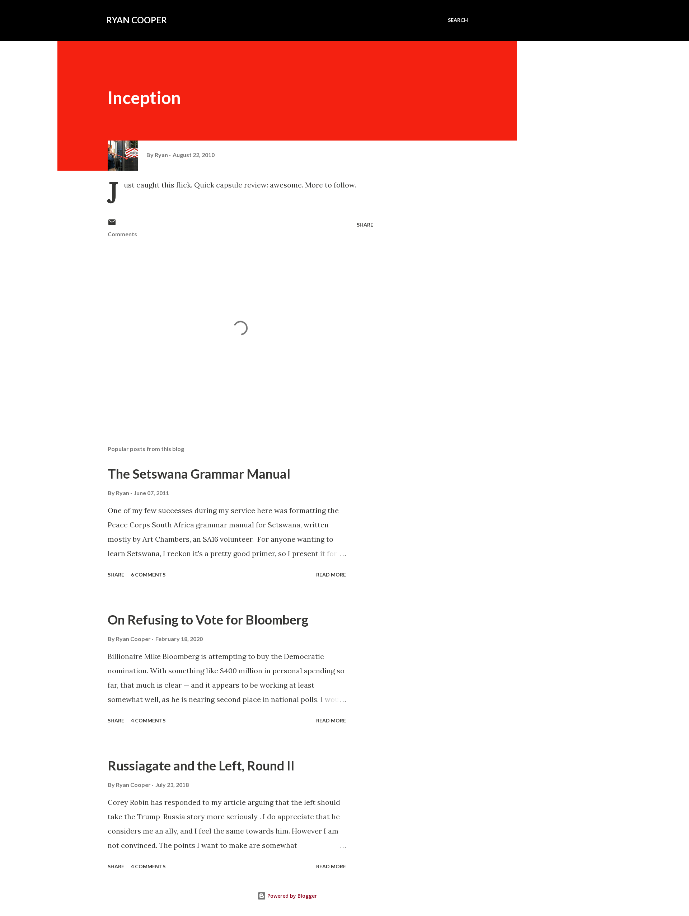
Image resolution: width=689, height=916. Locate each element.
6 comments (148, 574)
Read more (331, 574)
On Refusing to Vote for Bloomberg (208, 619)
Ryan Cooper (136, 20)
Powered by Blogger (291, 895)
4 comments (148, 720)
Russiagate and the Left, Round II (201, 765)
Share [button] (365, 225)
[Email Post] (112, 225)
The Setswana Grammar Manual (199, 473)
